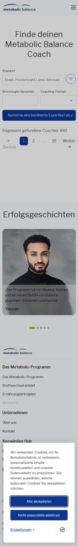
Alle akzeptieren (39, 501)
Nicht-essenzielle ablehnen (39, 515)
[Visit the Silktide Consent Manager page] (62, 530)
